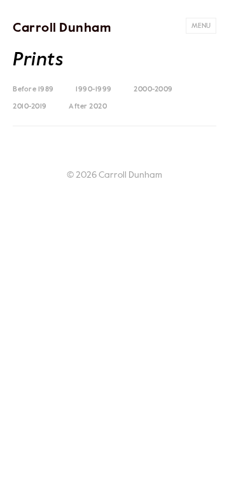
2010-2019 (30, 106)
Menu (201, 25)
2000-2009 (153, 89)
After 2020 (88, 106)
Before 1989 (33, 89)
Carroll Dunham (62, 28)
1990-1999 (94, 89)
